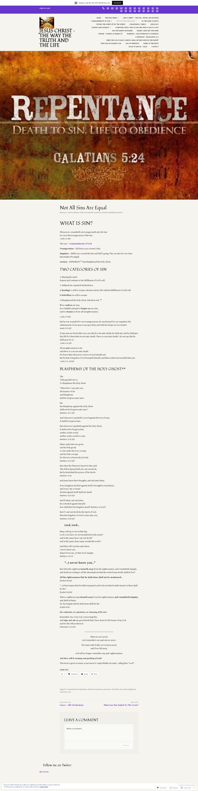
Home (99, 18)
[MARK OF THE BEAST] (148, 11)
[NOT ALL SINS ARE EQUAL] (121, 8)
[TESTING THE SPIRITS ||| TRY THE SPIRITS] (130, 8)
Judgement (132, 689)
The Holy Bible (111, 18)
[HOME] (103, 8)
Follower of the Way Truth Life (83, 212)
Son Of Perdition (132, 43)
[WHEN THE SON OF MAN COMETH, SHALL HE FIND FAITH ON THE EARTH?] (134, 11)
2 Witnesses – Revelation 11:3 (147, 37)
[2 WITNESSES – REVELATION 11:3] (130, 11)
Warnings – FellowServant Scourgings (143, 34)
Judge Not (155, 24)
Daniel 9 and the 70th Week (148, 31)
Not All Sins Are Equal (126, 21)
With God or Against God (111, 43)
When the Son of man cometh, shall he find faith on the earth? (132, 40)
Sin (70, 692)
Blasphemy (83, 689)
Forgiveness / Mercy (138, 24)
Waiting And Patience (100, 27)
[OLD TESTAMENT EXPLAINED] (152, 8)
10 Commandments (71, 689)
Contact (155, 47)
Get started (117, 3)
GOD (105, 689)
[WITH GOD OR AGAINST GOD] (139, 11)
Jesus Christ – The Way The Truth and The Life (57, 38)
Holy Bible (115, 689)
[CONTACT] (157, 11)
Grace (109, 689)
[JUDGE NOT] (139, 8)
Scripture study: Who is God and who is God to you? (137, 27)
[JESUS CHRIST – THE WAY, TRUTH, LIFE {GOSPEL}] (112, 8)
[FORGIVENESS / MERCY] (134, 8)
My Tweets (44, 772)
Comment (125, 745)
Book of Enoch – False (138, 47)
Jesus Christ (124, 689)
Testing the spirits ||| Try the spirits (110, 24)
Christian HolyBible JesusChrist (111, 212)
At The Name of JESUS (150, 21)
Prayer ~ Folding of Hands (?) (110, 34)
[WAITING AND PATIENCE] (143, 8)
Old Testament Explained (122, 31)
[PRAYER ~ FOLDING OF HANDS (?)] (121, 11)
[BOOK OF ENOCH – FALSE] (152, 11)
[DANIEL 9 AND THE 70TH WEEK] (157, 8)
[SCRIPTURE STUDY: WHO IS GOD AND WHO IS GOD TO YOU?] (148, 8)
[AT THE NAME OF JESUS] (125, 8)
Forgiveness (99, 689)
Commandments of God (80, 244)
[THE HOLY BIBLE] (107, 8)
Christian (91, 689)
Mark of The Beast (151, 43)
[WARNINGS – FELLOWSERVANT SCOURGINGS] (125, 11)
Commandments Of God (100, 21)
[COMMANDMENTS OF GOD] (116, 8)
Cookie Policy (44, 787)
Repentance (64, 692)
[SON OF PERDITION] (143, 11)
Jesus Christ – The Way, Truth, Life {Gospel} (141, 18)
